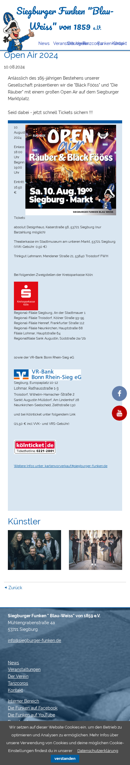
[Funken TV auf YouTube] (119, 413)
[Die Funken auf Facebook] (119, 393)
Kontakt (117, 43)
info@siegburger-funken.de (34, 640)
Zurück (15, 587)
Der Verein (73, 43)
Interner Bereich (23, 701)
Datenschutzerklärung (97, 750)
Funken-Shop (102, 43)
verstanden (65, 758)
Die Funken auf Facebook (32, 708)
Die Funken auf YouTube (31, 715)
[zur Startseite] (18, 32)
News (43, 43)
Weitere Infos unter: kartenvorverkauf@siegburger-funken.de (60, 466)
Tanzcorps (88, 43)
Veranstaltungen (58, 43)
